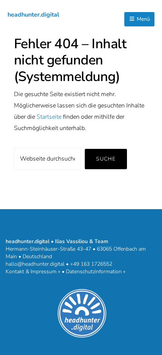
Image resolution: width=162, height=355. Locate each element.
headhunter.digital (33, 15)
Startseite (49, 117)
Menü (142, 19)
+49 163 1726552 (91, 264)
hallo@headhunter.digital (35, 264)
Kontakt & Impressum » (33, 271)
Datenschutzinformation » (95, 271)
